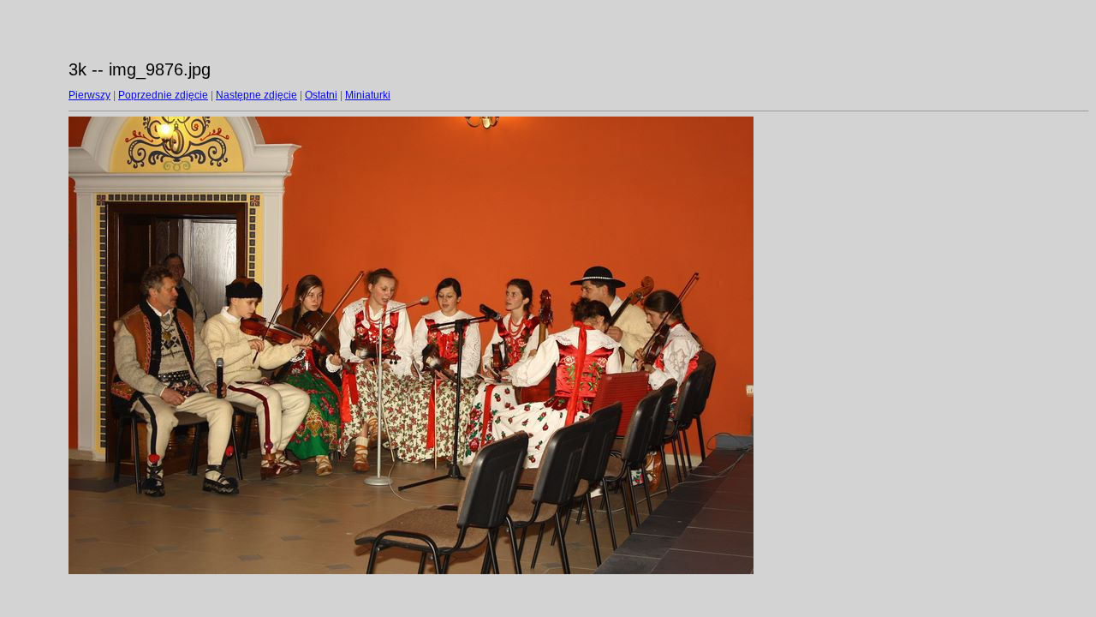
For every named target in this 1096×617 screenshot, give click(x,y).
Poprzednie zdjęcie (163, 95)
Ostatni (321, 95)
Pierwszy (89, 95)
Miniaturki (367, 95)
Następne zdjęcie (256, 95)
